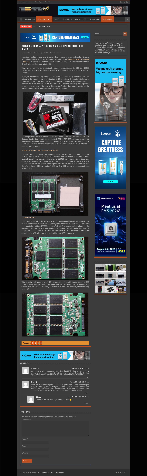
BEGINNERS (29, 19)
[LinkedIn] (127, 2)
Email (25, 446)
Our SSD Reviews (107, 19)
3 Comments (56, 53)
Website (25, 453)
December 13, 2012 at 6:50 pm (78, 397)
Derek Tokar (27, 53)
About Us (47, 2)
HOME (21, 19)
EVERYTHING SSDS (43, 19)
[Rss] (121, 2)
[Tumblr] (129, 2)
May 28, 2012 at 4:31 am (80, 368)
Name (25, 439)
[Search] (125, 34)
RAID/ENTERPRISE (80, 19)
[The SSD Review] (34, 8)
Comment (26, 420)
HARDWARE (67, 19)
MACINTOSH (94, 19)
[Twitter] (125, 2)
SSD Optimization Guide (41, 26)
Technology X (39, 2)
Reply (86, 377)
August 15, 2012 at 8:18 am (79, 382)
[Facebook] (122, 2)
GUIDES (56, 19)
